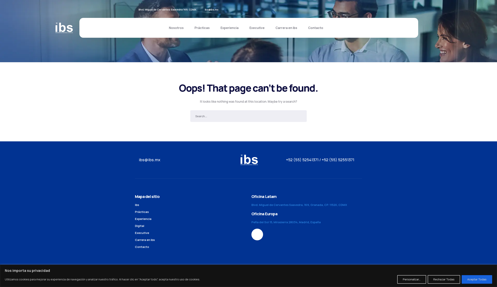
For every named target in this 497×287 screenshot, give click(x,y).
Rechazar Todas (443, 279)
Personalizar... (412, 279)
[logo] (64, 27)
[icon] (359, 9)
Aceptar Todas (477, 279)
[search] (430, 28)
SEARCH (300, 116)
